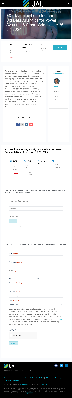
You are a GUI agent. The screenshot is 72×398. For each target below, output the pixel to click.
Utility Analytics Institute (26, 384)
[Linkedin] (26, 124)
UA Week (16, 380)
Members (7, 380)
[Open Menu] (3, 3)
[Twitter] (61, 365)
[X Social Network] (22, 124)
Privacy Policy (57, 319)
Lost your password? (15, 227)
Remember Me (15, 216)
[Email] (31, 124)
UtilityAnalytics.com (60, 378)
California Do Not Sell (37, 378)
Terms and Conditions (21, 378)
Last (38, 278)
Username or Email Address (18, 201)
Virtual (28, 51)
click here (61, 190)
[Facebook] (56, 365)
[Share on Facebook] (18, 124)
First (10, 278)
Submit (13, 343)
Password (12, 209)
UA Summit (48, 378)
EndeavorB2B (45, 384)
